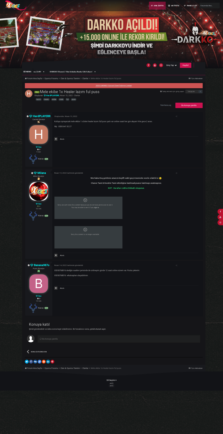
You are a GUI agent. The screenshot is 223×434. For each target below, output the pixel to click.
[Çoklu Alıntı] (55, 139)
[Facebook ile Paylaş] (31, 362)
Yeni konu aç (165, 105)
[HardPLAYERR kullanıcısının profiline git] (28, 93)
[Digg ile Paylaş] (35, 362)
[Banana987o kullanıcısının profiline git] (38, 283)
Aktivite (175, 6)
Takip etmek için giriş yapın (173, 91)
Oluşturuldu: (65, 116)
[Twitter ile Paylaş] (27, 362)
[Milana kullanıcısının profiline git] (38, 191)
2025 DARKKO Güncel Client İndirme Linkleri (114, 86)
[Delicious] (39, 362)
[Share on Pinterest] (52, 362)
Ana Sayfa (158, 6)
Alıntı (62, 139)
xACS (111, 386)
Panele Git (191, 6)
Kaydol (186, 65)
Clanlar (77, 95)
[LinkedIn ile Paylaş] (48, 362)
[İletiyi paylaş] (176, 116)
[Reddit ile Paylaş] (44, 362)
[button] (213, 34)
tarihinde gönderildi (68, 173)
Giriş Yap (170, 65)
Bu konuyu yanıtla (188, 105)
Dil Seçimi (111, 380)
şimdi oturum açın (98, 329)
